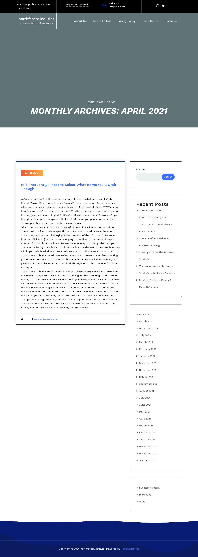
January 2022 (147, 356)
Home (91, 102)
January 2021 (147, 439)
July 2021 (144, 397)
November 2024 (148, 328)
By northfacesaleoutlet (46, 319)
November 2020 (148, 453)
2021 (102, 102)
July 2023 (145, 335)
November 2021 (148, 370)
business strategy (149, 487)
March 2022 (146, 342)
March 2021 (146, 425)
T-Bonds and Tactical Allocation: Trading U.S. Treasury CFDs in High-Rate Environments (155, 221)
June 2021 (145, 404)
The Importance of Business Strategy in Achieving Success (157, 270)
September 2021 (149, 383)
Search (140, 169)
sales (142, 501)
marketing (145, 494)
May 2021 (144, 411)
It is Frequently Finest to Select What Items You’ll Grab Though (68, 187)
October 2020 (147, 460)
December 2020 (148, 446)
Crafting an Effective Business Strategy (157, 256)
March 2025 (146, 321)
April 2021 (145, 418)
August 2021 (146, 390)
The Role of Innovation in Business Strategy (154, 242)
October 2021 (147, 376)
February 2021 (147, 432)
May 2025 (144, 314)
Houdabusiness (130, 548)
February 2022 (147, 349)
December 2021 (148, 363)
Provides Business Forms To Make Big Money (155, 283)
